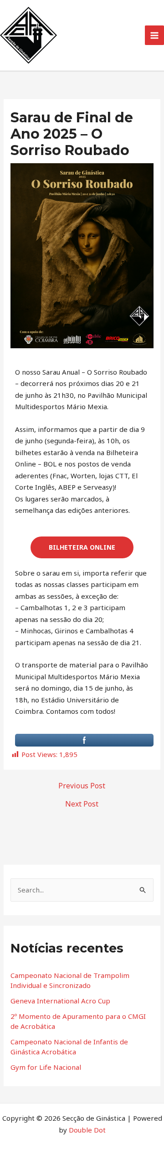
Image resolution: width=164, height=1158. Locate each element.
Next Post (81, 803)
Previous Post (81, 785)
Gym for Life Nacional (45, 1067)
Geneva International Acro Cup (60, 1000)
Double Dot (87, 1129)
